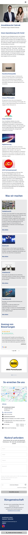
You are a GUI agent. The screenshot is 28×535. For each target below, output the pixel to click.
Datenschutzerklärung (5, 479)
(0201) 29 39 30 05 (8, 412)
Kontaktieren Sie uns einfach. (14, 510)
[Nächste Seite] (19, 351)
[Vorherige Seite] (9, 351)
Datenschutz (10, 519)
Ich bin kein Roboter (14, 484)
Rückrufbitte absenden (14, 492)
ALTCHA (24, 487)
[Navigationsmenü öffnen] (25, 2)
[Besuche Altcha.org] (25, 485)
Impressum (4, 519)
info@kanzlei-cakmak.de (9, 416)
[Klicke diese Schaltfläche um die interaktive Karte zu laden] (14, 394)
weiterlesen (23, 344)
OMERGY (4, 523)
